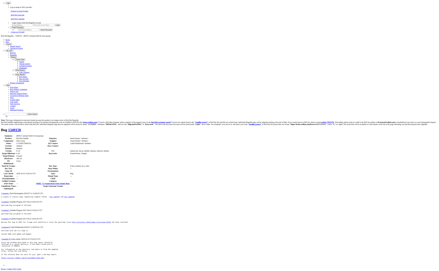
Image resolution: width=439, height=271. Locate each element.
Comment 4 (5, 219)
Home (7, 40)
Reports (13, 57)
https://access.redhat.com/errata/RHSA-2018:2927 (22, 258)
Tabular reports (24, 64)
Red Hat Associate (17, 15)
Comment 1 (5, 193)
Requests (13, 55)
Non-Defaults (24, 81)
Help (7, 85)
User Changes (24, 72)
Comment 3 (5, 210)
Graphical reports (25, 66)
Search (8, 44)
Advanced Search (16, 48)
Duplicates (23, 68)
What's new (14, 92)
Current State (20, 59)
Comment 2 (5, 202)
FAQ (12, 98)
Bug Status (23, 77)
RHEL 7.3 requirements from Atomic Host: (53, 184)
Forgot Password (17, 27)
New (7, 42)
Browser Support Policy (18, 94)
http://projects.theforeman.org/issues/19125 (91, 222)
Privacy (3, 269)
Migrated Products (16, 110)
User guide (14, 102)
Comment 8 (5, 227)
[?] (6, 116)
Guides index (15, 100)
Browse (13, 53)
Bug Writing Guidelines (18, 89)
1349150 (14, 130)
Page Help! (14, 87)
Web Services (15, 104)
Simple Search (15, 46)
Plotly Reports (20, 74)
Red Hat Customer (17, 19)
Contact (13, 106)
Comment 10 (6, 239)
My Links (9, 51)
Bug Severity (24, 79)
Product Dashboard (17, 83)
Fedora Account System (19, 11)
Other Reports (20, 70)
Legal (12, 108)
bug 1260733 (69, 197)
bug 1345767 (55, 197)
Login (8, 3)
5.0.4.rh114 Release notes (19, 96)
